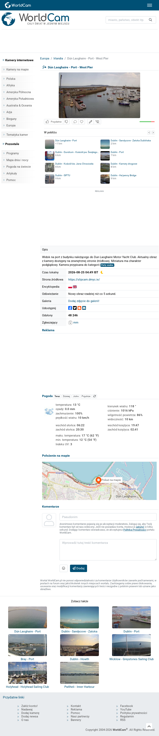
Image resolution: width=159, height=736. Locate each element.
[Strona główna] (18, 5)
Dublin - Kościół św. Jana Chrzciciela (74, 163)
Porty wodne (107, 265)
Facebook (126, 706)
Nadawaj (27, 709)
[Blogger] (79, 308)
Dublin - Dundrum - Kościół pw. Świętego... (77, 152)
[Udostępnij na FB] (70, 308)
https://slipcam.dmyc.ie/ (84, 279)
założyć (140, 526)
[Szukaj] (150, 19)
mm (75, 322)
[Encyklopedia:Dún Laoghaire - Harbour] (75, 286)
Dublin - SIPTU (62, 175)
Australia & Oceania (19, 105)
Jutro (76, 396)
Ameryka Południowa (20, 98)
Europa (11, 125)
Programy (12, 153)
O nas (25, 720)
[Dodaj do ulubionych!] (81, 121)
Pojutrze (86, 396)
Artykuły (11, 173)
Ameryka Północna (18, 92)
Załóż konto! (29, 706)
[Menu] (150, 5)
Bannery (76, 720)
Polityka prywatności (133, 713)
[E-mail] (84, 308)
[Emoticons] (64, 568)
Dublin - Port (117, 152)
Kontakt (76, 706)
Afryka (10, 85)
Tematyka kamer (17, 134)
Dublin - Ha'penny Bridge (123, 175)
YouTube (125, 709)
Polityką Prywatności (134, 529)
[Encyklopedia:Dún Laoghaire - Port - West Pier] (70, 286)
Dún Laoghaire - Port (66, 140)
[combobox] (131, 19)
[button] (90, 121)
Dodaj (80, 568)
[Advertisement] (99, 217)
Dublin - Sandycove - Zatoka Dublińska (131, 140)
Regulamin (127, 716)
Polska (10, 79)
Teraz (57, 396)
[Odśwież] (94, 396)
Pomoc (11, 180)
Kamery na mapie (17, 69)
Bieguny (11, 119)
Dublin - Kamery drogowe (124, 163)
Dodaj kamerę (30, 713)
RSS (122, 720)
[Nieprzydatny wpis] (66, 121)
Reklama (76, 709)
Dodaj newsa (29, 716)
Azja (9, 112)
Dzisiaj (66, 396)
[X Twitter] (75, 308)
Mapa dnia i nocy (17, 160)
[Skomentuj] (75, 121)
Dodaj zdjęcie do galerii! (83, 301)
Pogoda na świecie (18, 166)
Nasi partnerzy (80, 716)
